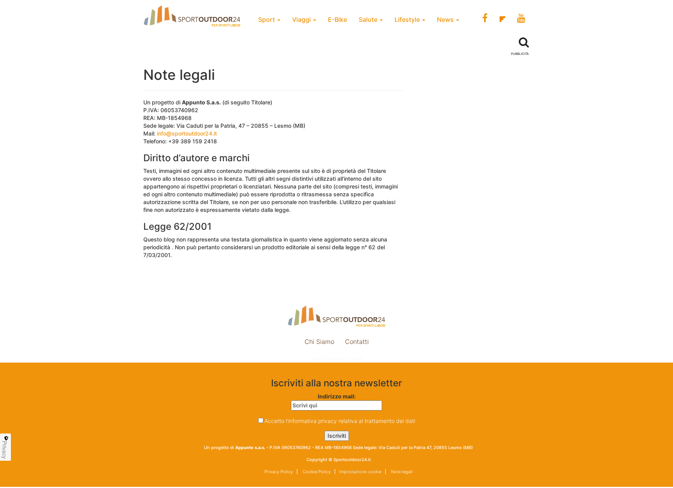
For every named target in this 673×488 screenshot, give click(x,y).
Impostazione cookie (336, 358)
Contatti (357, 341)
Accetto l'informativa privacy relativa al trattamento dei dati (339, 421)
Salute (369, 19)
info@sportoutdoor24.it (187, 133)
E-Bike (337, 19)
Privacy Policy (278, 471)
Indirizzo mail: (337, 396)
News (446, 19)
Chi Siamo (319, 341)
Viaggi (302, 19)
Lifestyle (408, 19)
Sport (267, 19)
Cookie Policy (316, 471)
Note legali (401, 471)
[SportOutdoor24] (336, 316)
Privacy (5, 450)
